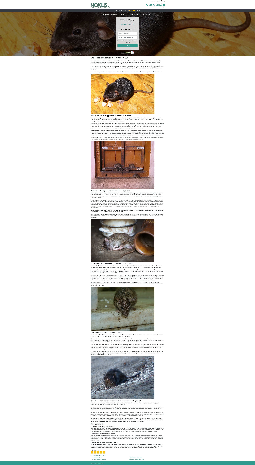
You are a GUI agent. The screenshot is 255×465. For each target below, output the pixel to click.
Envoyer (127, 45)
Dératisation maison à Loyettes (136, 459)
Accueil (92, 463)
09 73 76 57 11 (156, 4)
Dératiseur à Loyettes (97, 457)
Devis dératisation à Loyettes (99, 459)
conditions (129, 40)
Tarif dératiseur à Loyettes (135, 457)
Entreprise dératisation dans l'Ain (98, 455)
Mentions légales (99, 463)
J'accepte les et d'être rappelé (128, 41)
